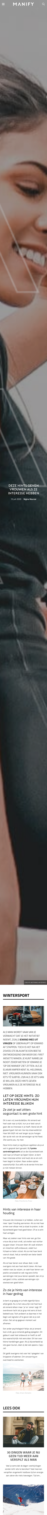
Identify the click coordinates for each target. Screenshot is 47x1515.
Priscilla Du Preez (25, 1201)
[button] (3, 4)
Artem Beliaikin (25, 1393)
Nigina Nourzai (30, 499)
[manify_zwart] (23, 4)
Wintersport (16, 995)
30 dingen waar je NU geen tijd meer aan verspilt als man (23, 1456)
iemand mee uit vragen (20, 1041)
